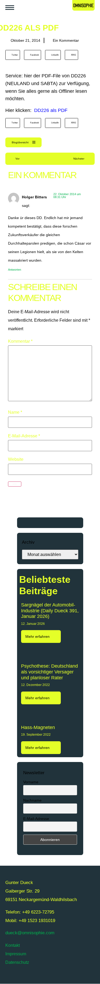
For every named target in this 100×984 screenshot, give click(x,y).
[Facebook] (41, 977)
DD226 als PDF (50, 110)
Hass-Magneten (38, 727)
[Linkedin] (56, 977)
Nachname (32, 800)
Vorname (30, 782)
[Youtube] (26, 977)
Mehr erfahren (38, 636)
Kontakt (12, 945)
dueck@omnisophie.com (29, 932)
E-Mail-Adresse (24, 436)
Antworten (14, 269)
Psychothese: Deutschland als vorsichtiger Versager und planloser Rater (49, 671)
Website (15, 459)
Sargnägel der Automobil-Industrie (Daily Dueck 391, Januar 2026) (50, 610)
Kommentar (20, 341)
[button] (12, 55)
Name (15, 412)
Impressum (15, 954)
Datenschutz (17, 962)
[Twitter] (12, 977)
